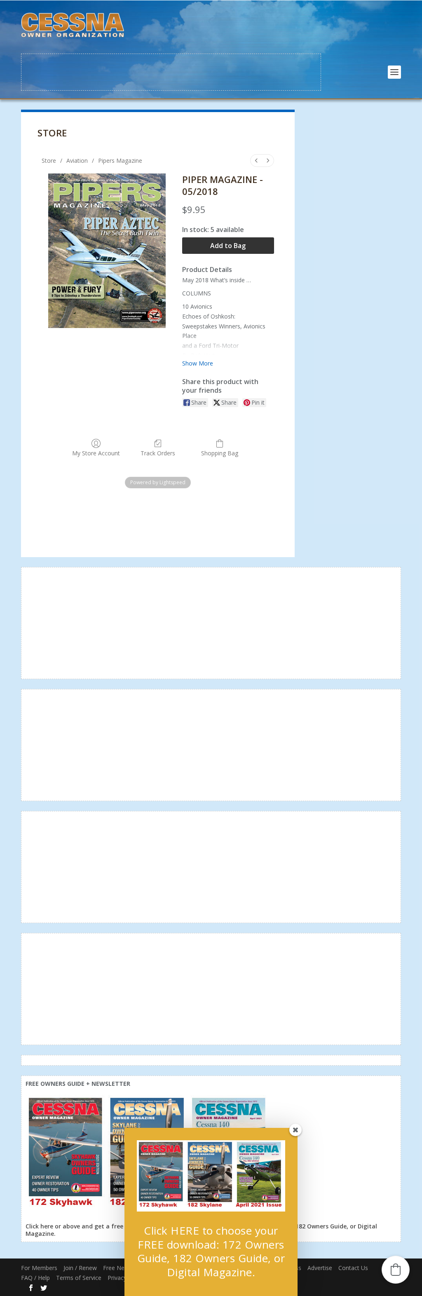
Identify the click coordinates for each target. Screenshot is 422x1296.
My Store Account (96, 453)
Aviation (77, 160)
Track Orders (158, 453)
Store (49, 160)
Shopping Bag (219, 453)
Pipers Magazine (120, 160)
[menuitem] (256, 160)
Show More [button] (197, 363)
